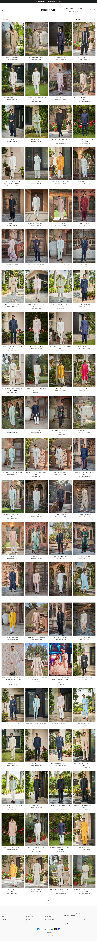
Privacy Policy (48, 916)
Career (3, 916)
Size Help (27, 919)
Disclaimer (47, 914)
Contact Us (28, 914)
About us (4, 914)
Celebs (79, 8)
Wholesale (4, 919)
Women (28, 10)
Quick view (12, 53)
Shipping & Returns (30, 916)
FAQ (26, 921)
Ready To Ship (73, 11)
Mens (20, 10)
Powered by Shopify (48, 935)
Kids (36, 10)
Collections (69, 8)
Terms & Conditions (49, 919)
